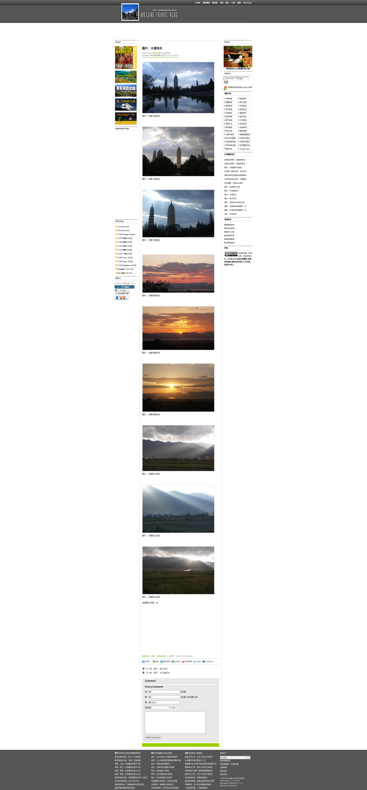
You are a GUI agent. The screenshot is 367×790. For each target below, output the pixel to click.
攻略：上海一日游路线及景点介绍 (127, 764)
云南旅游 (243, 127)
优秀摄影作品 (245, 145)
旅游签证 (243, 109)
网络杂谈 (228, 149)
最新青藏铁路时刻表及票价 (125, 788)
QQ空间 (177, 662)
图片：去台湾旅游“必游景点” (162, 774)
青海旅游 (228, 127)
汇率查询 (243, 120)
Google (240, 783)
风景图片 (228, 113)
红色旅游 (243, 124)
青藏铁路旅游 (245, 135)
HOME (197, 3)
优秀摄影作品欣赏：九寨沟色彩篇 (164, 781)
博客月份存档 (229, 228)
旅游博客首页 (225, 761)
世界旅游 (228, 109)
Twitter (198, 662)
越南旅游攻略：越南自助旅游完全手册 (199, 781)
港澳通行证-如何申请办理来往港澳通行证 (200, 764)
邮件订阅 (126, 269)
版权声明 (223, 774)
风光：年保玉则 (230, 214)
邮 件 (148, 697)
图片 (227, 3)
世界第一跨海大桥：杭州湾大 (235, 171)
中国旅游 (228, 99)
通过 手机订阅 (125, 273)
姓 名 (148, 692)
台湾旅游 (243, 106)
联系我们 (223, 771)
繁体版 (214, 3)
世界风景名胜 (230, 145)
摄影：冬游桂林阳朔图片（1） (236, 210)
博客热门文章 (229, 232)
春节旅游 (228, 120)
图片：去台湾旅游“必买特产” (162, 778)
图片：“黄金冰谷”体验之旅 (234, 202)
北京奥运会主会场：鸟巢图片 (235, 179)
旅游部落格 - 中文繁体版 (229, 764)
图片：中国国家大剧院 (233, 168)
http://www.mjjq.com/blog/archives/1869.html (163, 57)
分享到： (148, 662)
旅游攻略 (228, 117)
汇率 (233, 3)
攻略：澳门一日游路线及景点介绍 (127, 767)
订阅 (123, 227)
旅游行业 (228, 124)
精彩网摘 (243, 131)
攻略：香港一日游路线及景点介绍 (127, 771)
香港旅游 (228, 106)
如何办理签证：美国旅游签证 (196, 778)
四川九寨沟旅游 (234, 781)
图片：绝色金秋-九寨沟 (160, 771)
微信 (157, 662)
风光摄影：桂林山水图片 (233, 183)
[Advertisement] (183, 31)
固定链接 (145, 656)
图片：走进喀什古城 (232, 187)
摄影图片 (243, 113)
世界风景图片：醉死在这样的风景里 (165, 788)
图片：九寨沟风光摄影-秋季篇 (162, 767)
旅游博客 (206, 3)
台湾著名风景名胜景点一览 (195, 760)
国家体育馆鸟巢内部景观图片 (235, 175)
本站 (123, 231)
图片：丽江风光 (161, 669)
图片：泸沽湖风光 (162, 673)
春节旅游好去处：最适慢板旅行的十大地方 (131, 778)
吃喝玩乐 (243, 99)
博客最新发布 (229, 225)
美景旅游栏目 (229, 236)
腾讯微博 (166, 662)
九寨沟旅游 (229, 135)
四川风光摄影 (230, 138)
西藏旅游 (228, 102)
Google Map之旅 (246, 149)
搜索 (239, 3)
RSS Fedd (247, 3)
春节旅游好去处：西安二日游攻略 (127, 760)
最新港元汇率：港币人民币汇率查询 (198, 767)
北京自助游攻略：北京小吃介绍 (127, 781)
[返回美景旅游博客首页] (148, 11)
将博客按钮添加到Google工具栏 (240, 87)
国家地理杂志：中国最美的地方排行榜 (129, 785)
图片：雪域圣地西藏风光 (160, 764)
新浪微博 (188, 662)
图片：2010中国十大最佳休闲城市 (164, 757)
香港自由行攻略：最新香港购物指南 (198, 771)
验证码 (148, 707)
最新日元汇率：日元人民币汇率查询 (198, 774)
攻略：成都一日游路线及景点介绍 (127, 774)
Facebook (209, 662)
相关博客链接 (229, 243)
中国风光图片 (157, 53)
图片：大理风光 (152, 48)
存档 (221, 3)
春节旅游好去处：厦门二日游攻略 (127, 757)
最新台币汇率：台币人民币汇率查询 (198, 757)
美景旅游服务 (229, 239)
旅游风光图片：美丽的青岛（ (235, 160)
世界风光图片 (245, 142)
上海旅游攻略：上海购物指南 (196, 788)
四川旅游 (243, 102)
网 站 (148, 702)
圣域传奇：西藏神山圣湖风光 (162, 785)
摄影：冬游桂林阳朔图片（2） (236, 206)
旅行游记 (243, 117)
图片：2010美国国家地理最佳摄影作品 (166, 760)
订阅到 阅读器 (125, 238)
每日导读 (228, 131)
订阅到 (126, 234)
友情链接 (223, 768)
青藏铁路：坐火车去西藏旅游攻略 (198, 785)
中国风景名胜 (230, 142)
